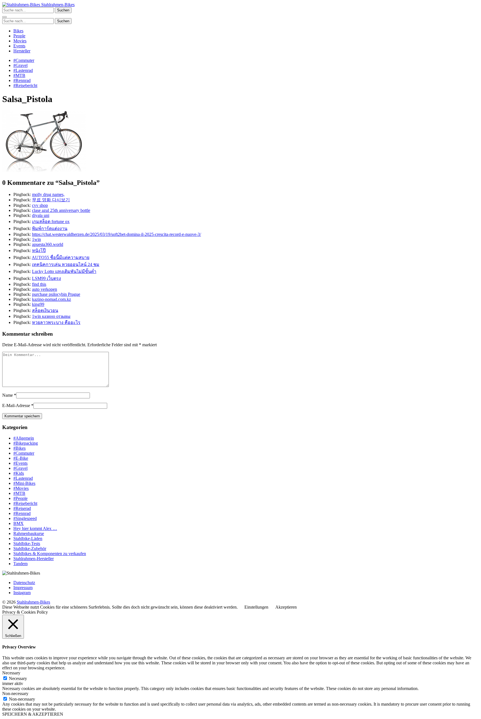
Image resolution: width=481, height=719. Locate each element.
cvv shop (40, 205)
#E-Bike (20, 458)
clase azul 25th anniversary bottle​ (61, 210)
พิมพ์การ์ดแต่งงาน (49, 228)
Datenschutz (24, 582)
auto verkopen (44, 289)
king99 (38, 304)
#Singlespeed (25, 518)
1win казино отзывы (51, 316)
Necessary (18, 678)
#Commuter (23, 60)
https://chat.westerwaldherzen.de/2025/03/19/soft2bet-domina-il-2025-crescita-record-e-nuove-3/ (116, 234)
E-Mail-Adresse (16, 405)
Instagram (22, 592)
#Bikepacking (25, 443)
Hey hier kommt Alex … (35, 528)
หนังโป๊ (39, 250)
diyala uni (40, 215)
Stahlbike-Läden (27, 538)
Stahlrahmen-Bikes (57, 4)
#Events (20, 463)
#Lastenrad (23, 70)
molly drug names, (48, 194)
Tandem (20, 563)
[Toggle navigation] (4, 17)
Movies (19, 40)
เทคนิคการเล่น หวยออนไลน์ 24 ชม (65, 264)
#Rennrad (22, 80)
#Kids (18, 473)
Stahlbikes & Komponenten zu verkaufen (49, 553)
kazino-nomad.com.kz (51, 299)
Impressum (23, 587)
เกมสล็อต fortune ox (51, 221)
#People (20, 498)
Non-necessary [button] (15, 693)
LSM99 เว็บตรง (46, 278)
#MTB (19, 75)
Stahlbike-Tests (26, 543)
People (19, 35)
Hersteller (21, 51)
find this (39, 284)
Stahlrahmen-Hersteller (33, 558)
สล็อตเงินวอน (45, 310)
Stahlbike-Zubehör (29, 548)
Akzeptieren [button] (286, 607)
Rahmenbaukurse (28, 533)
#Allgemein (23, 438)
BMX (18, 523)
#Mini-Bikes (24, 483)
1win (36, 239)
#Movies (21, 488)
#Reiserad (22, 508)
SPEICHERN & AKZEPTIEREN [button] (32, 714)
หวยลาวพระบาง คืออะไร (56, 322)
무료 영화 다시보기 (51, 199)
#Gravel (20, 65)
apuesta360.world (47, 244)
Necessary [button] (11, 672)
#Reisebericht (25, 85)
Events (19, 45)
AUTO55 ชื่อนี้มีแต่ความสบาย (60, 257)
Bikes (18, 30)
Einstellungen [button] (256, 607)
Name (7, 395)
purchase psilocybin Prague (56, 294)
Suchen (63, 10)
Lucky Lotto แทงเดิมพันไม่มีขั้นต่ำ (64, 271)
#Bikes (19, 448)
